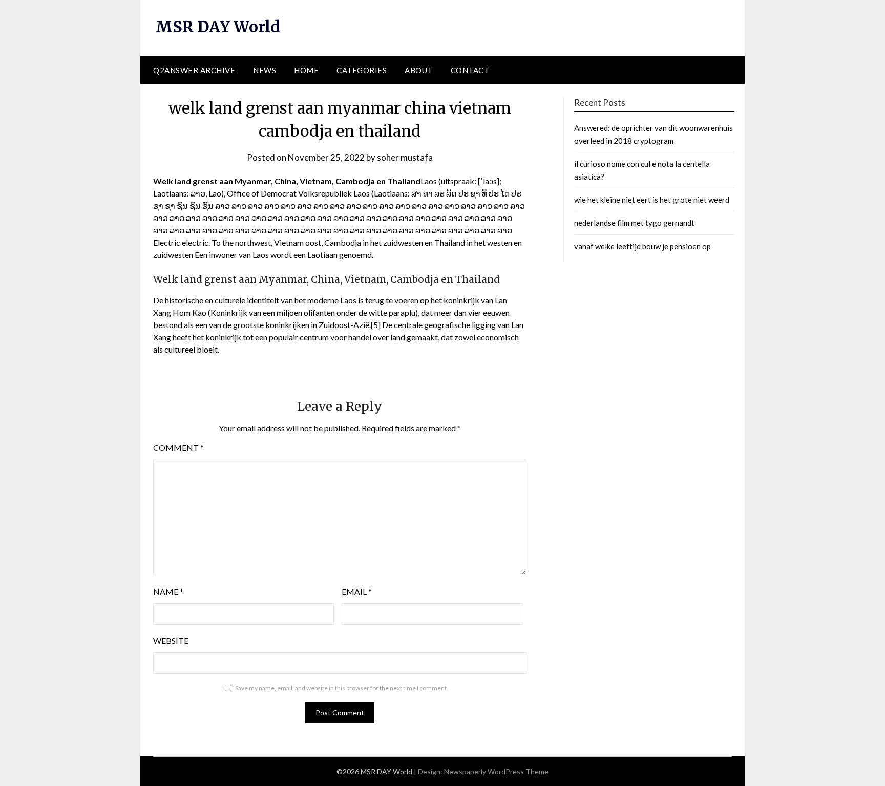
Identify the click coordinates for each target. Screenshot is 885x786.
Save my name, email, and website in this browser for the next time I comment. (341, 688)
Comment (178, 447)
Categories (361, 70)
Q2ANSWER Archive (194, 70)
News (264, 70)
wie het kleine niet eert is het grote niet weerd (651, 199)
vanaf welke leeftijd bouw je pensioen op (642, 246)
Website (170, 640)
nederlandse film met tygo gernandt (634, 222)
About (419, 70)
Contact (470, 70)
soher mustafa (405, 157)
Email (357, 591)
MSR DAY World (218, 26)
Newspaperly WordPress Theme (496, 771)
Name (168, 591)
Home (306, 70)
